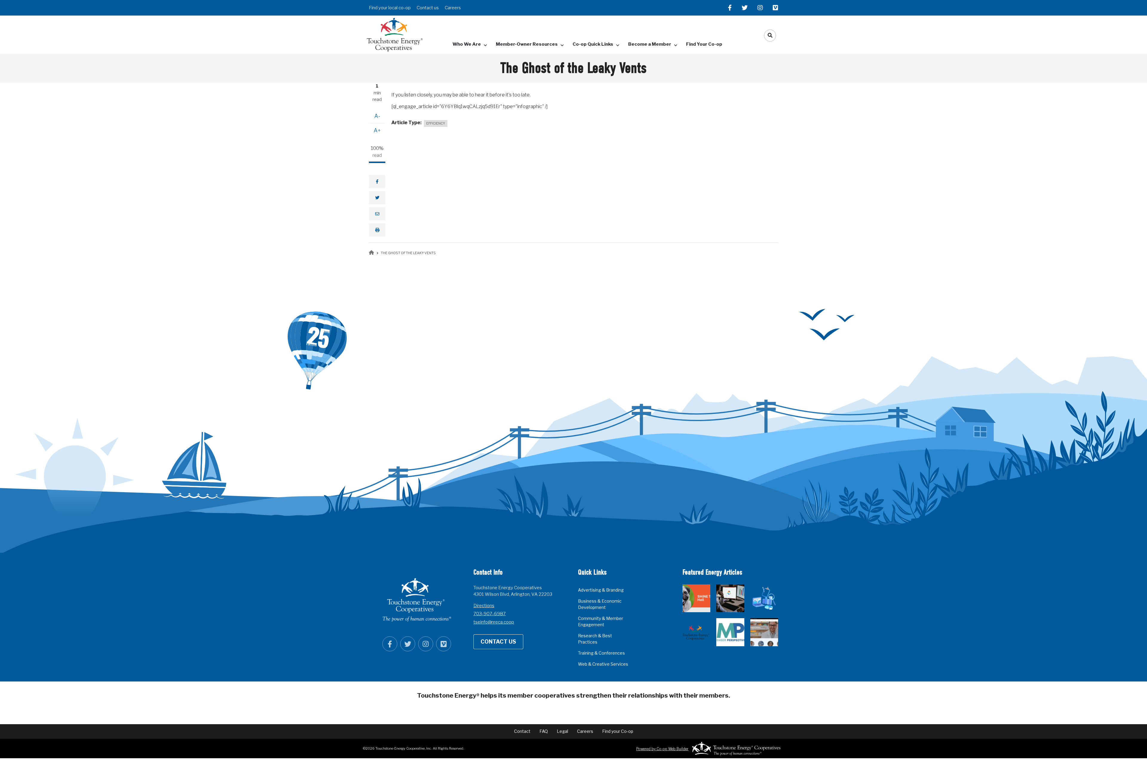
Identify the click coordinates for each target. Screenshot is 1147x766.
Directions (483, 605)
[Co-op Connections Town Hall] (764, 632)
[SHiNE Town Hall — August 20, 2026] (696, 598)
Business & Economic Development (600, 604)
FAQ (543, 731)
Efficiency (435, 123)
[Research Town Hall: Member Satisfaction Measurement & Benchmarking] (730, 598)
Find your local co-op (390, 7)
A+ (377, 130)
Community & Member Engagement (600, 621)
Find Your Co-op (704, 44)
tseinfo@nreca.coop (493, 622)
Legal (562, 731)
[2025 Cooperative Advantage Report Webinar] (764, 598)
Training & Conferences (601, 653)
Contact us (428, 7)
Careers (453, 7)
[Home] (395, 34)
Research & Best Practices (595, 638)
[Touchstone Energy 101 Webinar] (696, 632)
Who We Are (467, 44)
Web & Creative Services (603, 664)
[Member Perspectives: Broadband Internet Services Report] (730, 632)
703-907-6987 (489, 613)
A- (377, 116)
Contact (522, 731)
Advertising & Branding (601, 589)
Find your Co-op (617, 731)
